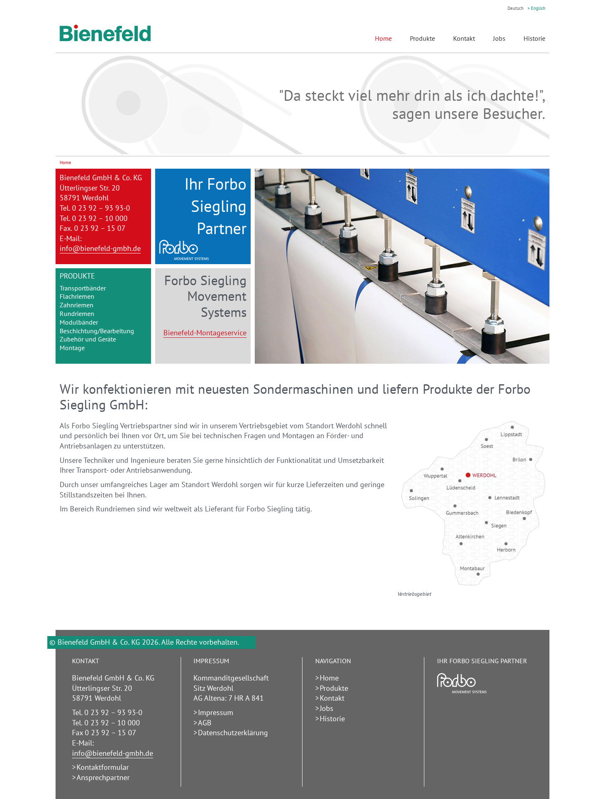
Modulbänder (79, 322)
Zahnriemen (76, 305)
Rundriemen (77, 313)
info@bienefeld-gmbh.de (100, 248)
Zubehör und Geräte (88, 339)
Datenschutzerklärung (233, 732)
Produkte (422, 38)
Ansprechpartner (103, 777)
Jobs (499, 38)
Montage (72, 348)
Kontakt (464, 38)
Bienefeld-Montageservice (205, 332)
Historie (534, 38)
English (538, 8)
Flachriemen (77, 296)
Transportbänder (83, 288)
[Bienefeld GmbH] (105, 39)
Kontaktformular (103, 767)
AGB (205, 722)
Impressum (215, 712)
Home (329, 678)
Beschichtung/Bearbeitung (97, 331)
